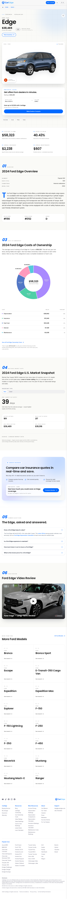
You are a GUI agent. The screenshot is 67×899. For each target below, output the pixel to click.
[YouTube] (3, 799)
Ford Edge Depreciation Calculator (24, 535)
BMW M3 (4, 847)
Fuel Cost (6, 323)
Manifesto (44, 817)
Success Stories (45, 819)
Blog (16, 808)
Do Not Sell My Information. (44, 891)
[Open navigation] (62, 2)
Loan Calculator (19, 830)
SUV (42, 845)
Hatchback (44, 852)
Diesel (56, 852)
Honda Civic (18, 856)
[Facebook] (14, 799)
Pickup (43, 849)
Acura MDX (5, 845)
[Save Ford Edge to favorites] (63, 15)
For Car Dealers (45, 822)
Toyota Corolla (32, 847)
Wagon (43, 858)
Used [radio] (10, 391)
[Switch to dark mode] (57, 2)
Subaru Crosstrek (20, 865)
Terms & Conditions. (24, 891)
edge (12, 7)
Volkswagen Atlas (33, 861)
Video (24, 119)
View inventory (8, 34)
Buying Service (6, 808)
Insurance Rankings (33, 823)
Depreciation (8, 313)
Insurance (7, 318)
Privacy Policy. (33, 891)
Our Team (44, 810)
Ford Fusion (18, 845)
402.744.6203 (58, 810)
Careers (43, 813)
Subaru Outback (19, 863)
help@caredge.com (59, 808)
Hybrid (56, 847)
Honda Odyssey (19, 861)
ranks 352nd (41, 533)
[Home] (3, 7)
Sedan (43, 847)
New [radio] (5, 391)
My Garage (5, 810)
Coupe (43, 854)
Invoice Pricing (32, 808)
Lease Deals (18, 828)
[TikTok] (6, 799)
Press (42, 815)
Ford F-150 (18, 847)
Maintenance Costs (33, 830)
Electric (56, 845)
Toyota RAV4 (31, 852)
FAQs (18, 119)
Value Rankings (19, 821)
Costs (12, 119)
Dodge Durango (6, 871)
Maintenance (8, 332)
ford (6, 7)
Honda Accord (19, 852)
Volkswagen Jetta (33, 863)
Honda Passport (19, 858)
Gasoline (56, 849)
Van (42, 856)
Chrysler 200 (5, 862)
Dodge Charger (6, 869)
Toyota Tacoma (32, 854)
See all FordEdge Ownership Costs (12, 342)
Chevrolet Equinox (7, 854)
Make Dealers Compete (33, 111)
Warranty (4, 815)
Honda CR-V (18, 854)
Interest (6, 328)
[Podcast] (8, 799)
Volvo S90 (31, 856)
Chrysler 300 (5, 865)
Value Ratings (18, 819)
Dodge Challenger (7, 867)
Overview (5, 119)
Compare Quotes (50, 490)
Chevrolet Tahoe (6, 860)
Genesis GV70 (19, 849)
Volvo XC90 (31, 858)
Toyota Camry (32, 845)
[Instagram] (11, 799)
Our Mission (44, 808)
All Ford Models (58, 636)
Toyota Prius (31, 849)
